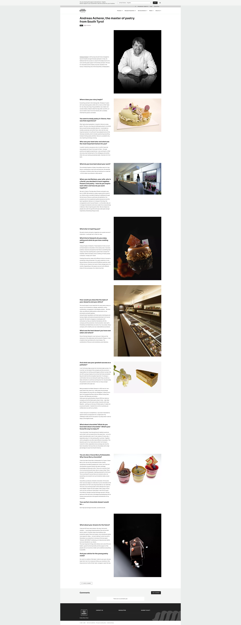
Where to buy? (145, 610)
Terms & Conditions (91, 622)
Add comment (156, 592)
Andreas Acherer (84, 57)
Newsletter (122, 610)
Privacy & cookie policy (101, 622)
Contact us (99, 610)
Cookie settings (110, 622)
